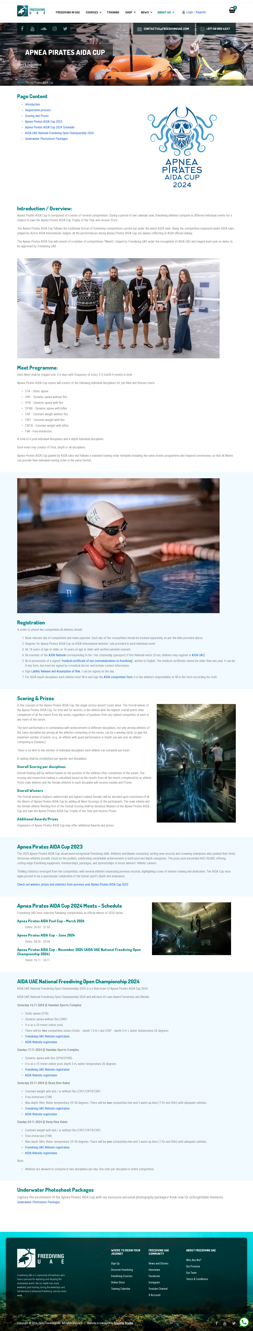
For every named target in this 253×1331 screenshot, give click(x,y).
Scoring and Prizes (37, 116)
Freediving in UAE (68, 12)
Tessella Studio (123, 1323)
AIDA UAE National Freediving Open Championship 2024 (59, 133)
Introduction (32, 104)
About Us (164, 12)
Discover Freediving (122, 1269)
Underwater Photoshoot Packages (46, 139)
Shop (128, 12)
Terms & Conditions (197, 1279)
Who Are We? (193, 1260)
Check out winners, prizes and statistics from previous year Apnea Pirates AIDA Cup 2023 (72, 884)
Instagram (154, 1282)
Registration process (38, 110)
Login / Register (196, 12)
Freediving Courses (121, 1275)
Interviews (154, 1269)
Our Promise (193, 1266)
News (145, 12)
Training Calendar (120, 1288)
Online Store (118, 1282)
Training (113, 12)
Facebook (154, 1275)
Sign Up (115, 1263)
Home (20, 82)
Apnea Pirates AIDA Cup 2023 (43, 121)
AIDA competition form (118, 677)
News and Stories (158, 1263)
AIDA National (57, 655)
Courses (92, 12)
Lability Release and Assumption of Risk (55, 671)
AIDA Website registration (41, 1042)
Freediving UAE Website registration (47, 1036)
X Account (154, 1294)
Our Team (191, 1272)
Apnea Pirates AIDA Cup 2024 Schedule (50, 127)
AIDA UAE (198, 655)
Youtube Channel (158, 1288)
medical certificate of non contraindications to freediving (97, 661)
